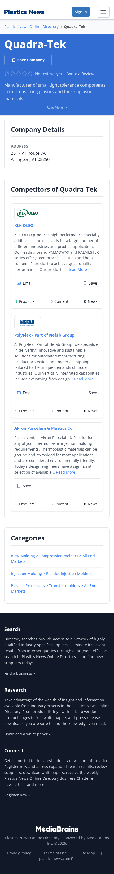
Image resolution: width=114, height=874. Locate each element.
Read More (77, 269)
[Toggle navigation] (103, 12)
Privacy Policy (19, 853)
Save (93, 283)
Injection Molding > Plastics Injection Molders (51, 573)
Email (28, 283)
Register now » (17, 794)
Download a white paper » (27, 733)
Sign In (81, 11)
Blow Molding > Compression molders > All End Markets (53, 558)
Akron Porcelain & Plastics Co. (43, 428)
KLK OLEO (23, 225)
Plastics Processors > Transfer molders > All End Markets (54, 588)
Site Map (87, 853)
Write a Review (80, 73)
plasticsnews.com (55, 858)
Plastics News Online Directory (31, 26)
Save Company (31, 59)
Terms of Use (55, 853)
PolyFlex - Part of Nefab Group (44, 335)
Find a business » (19, 673)
